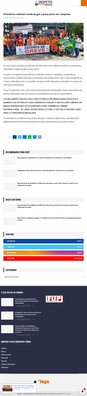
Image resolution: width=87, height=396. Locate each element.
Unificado (4, 367)
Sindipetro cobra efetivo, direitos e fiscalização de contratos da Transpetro (45, 170)
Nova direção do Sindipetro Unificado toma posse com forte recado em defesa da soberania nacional (47, 184)
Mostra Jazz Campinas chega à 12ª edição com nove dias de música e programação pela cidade (49, 219)
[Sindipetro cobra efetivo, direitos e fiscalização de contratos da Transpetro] (9, 174)
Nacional (4, 358)
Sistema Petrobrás (8, 364)
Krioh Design (66, 394)
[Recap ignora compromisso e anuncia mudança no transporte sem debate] (9, 161)
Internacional (6, 355)
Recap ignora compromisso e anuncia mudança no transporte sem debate (44, 157)
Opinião (4, 361)
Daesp (3, 351)
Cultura (3, 348)
